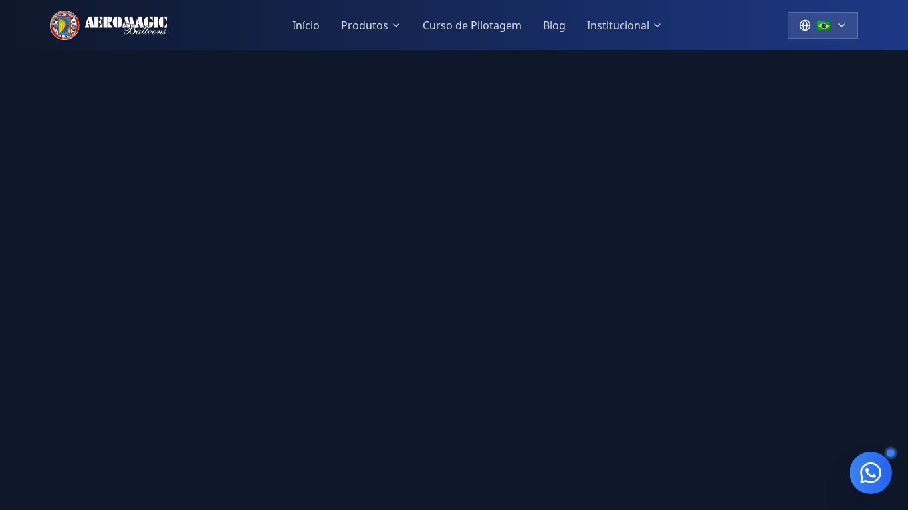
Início (306, 25)
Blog (554, 25)
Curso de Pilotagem (472, 25)
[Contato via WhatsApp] (871, 473)
